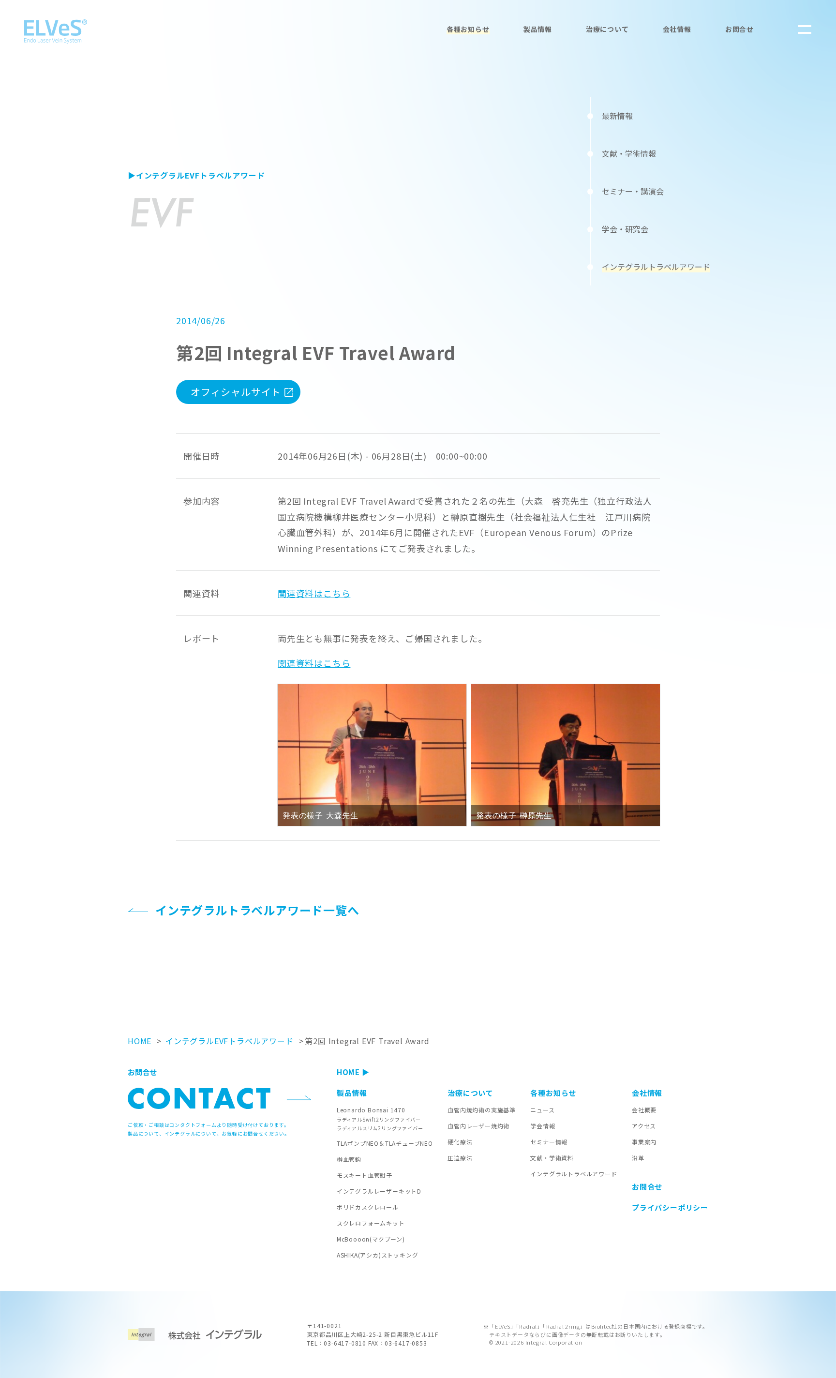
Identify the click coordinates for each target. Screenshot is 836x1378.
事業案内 (644, 1142)
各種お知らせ (468, 29)
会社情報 (677, 29)
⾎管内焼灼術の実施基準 (482, 1110)
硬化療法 (460, 1142)
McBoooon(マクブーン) (371, 1239)
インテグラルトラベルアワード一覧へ (257, 909)
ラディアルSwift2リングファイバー (379, 1119)
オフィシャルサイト (236, 392)
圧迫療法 (460, 1157)
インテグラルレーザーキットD (379, 1191)
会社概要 (644, 1110)
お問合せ (739, 29)
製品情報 (537, 29)
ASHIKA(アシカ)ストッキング (377, 1255)
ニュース (542, 1110)
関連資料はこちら (314, 593)
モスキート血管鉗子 (364, 1175)
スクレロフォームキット (371, 1223)
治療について (607, 29)
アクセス (644, 1126)
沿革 (638, 1157)
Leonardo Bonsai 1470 (371, 1110)
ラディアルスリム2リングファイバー (380, 1128)
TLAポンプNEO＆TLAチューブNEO (385, 1143)
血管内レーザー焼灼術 (478, 1126)
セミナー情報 (548, 1142)
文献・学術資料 (552, 1157)
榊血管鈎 (349, 1159)
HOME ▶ (353, 1072)
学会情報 (542, 1126)
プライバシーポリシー (670, 1207)
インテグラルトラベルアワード (573, 1173)
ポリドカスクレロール (368, 1207)
